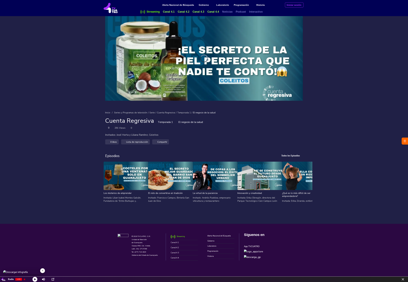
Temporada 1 (184, 112)
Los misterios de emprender (118, 193)
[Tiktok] (277, 240)
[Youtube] (269, 240)
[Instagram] (261, 240)
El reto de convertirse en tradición (165, 193)
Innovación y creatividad (249, 193)
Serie (152, 112)
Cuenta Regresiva (166, 112)
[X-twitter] (254, 240)
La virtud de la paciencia (205, 193)
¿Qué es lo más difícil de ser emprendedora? (296, 195)
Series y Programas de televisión (130, 112)
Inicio (107, 112)
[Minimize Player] (403, 279)
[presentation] (107, 184)
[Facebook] (246, 240)
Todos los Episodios (290, 155)
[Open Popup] (53, 279)
